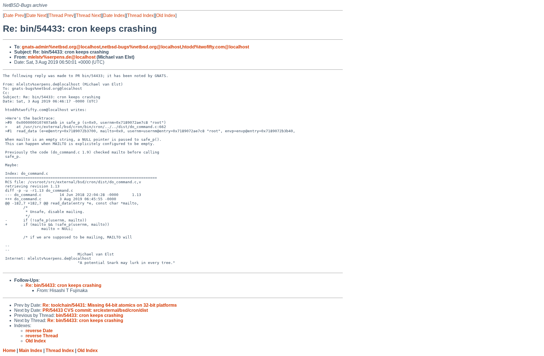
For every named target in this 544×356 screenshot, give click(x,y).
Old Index (165, 15)
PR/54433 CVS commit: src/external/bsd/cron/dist (95, 310)
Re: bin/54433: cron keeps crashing (63, 285)
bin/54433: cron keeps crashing (89, 315)
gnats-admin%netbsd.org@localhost (61, 46)
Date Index (114, 15)
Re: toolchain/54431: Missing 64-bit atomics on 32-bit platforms (109, 305)
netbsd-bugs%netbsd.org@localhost (141, 46)
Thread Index (140, 15)
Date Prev (14, 15)
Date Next (36, 15)
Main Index (30, 350)
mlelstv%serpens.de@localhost (61, 57)
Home (9, 350)
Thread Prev (61, 15)
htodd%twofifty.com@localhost (215, 46)
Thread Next (88, 15)
